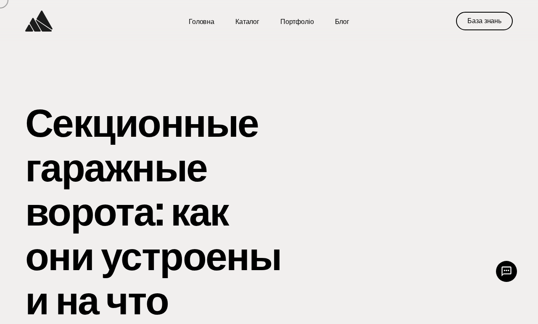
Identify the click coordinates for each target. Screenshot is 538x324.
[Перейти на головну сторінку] (39, 21)
